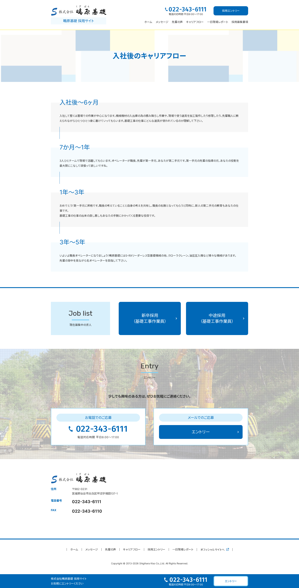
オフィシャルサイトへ (212, 549)
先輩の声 (177, 22)
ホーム (148, 22)
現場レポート (217, 22)
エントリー (201, 431)
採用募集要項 (240, 22)
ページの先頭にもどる (283, 568)
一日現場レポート (182, 549)
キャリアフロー (195, 22)
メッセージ (162, 22)
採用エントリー (156, 549)
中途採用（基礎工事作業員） (217, 318)
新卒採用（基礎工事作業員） (149, 318)
